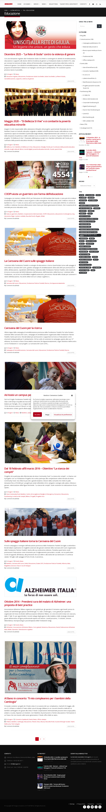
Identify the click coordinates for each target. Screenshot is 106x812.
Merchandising (87, 117)
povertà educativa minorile (41, 149)
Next (44, 739)
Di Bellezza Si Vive (26, 147)
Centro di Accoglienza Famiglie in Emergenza (40, 494)
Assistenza (83, 200)
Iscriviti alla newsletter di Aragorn (81, 757)
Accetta (37, 415)
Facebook (84, 806)
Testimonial (86, 56)
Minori (22, 149)
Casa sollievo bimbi (86, 208)
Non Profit (89, 243)
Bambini (20, 214)
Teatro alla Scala (85, 265)
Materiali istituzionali (89, 47)
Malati (9, 629)
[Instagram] (96, 4)
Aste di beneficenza (89, 67)
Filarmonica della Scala (87, 221)
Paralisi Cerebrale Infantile (88, 249)
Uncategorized (85, 128)
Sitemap (72, 804)
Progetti (32, 496)
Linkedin (99, 806)
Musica (43, 722)
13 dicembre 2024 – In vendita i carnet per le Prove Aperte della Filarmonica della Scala (93, 140)
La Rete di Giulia (60, 76)
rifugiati (37, 216)
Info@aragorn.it (15, 764)
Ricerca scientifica (85, 259)
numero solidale (20, 216)
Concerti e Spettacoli (22, 719)
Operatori (15, 629)
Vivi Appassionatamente (57, 283)
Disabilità (83, 213)
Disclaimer (91, 804)
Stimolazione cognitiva (25, 629)
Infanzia (64, 563)
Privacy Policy (81, 804)
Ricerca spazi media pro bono (92, 50)
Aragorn (10, 74)
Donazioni (57, 494)
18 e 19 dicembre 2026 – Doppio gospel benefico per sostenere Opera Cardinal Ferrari (94, 167)
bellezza (9, 147)
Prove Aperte (94, 251)
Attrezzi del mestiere (89, 99)
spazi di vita (58, 149)
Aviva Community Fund (13, 494)
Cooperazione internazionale (33, 214)
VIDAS (93, 270)
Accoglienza (90, 195)
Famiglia (43, 147)
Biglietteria (53, 4)
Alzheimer (9, 627)
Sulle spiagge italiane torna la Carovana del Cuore (32, 541)
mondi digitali (28, 149)
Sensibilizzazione (9, 79)
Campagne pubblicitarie (90, 43)
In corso (85, 75)
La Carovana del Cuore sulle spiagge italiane (29, 261)
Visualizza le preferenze (63, 415)
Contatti (83, 4)
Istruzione (7, 216)
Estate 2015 (39, 563)
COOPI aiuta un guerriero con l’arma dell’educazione (33, 194)
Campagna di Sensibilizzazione (16, 350)
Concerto (83, 211)
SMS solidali (86, 121)
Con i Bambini (16, 147)
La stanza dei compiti (18, 496)
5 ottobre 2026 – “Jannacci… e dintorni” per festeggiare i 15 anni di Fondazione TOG (90, 154)
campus (29, 413)
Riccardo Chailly (85, 257)
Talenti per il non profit (69, 4)
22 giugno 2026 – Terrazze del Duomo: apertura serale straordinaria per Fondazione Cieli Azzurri (56, 786)
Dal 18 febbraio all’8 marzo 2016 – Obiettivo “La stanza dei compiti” (36, 470)
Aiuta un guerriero (12, 214)
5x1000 (82, 195)
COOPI (45, 214)
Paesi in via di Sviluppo (24, 566)
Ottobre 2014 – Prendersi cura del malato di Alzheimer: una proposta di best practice (37, 603)
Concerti (97, 208)
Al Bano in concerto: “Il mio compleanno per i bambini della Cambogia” (37, 700)
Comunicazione (85, 39)
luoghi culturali (14, 149)
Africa (98, 195)
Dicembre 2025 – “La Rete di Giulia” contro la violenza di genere (39, 54)
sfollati (43, 216)
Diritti (26, 563)
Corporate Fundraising (90, 102)
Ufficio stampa (41, 719)
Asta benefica (93, 200)
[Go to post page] (82, 139)
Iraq (73, 214)
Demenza (45, 627)
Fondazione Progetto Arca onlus (88, 235)
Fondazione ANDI (85, 224)
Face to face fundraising (90, 110)
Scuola (52, 149)
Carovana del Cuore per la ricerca (23, 328)
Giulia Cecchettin (50, 76)
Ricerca (47, 283)
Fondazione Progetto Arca (88, 232)
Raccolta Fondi (30, 216)
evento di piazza (85, 216)
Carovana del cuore (12, 283)
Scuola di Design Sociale (62, 722)
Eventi (17, 561)
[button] (72, 395)
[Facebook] (89, 4)
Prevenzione (83, 251)
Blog (81, 35)
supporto (19, 79)
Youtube (92, 806)
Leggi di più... (71, 81)
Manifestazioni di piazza (90, 82)
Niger (13, 216)
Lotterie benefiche (88, 78)
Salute (96, 259)
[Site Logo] (8, 4)
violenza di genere (28, 79)
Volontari (83, 273)
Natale (82, 243)
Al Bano (8, 722)
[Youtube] (93, 4)
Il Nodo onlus (36, 722)
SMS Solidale (83, 262)
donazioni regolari (12, 76)
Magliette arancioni (10, 566)
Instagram (96, 806)
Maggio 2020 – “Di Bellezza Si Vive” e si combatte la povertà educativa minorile (37, 122)
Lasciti (85, 113)
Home (19, 4)
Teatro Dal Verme (85, 267)
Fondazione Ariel (85, 227)
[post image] (40, 35)
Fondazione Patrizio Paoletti (35, 283)
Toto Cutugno (15, 724)
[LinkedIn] (100, 4)
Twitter (88, 806)
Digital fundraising (88, 106)
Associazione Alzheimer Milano (23, 627)
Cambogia (20, 722)
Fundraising (8, 496)
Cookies (99, 804)
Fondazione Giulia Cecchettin (35, 76)
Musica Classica (91, 241)
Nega (47, 415)
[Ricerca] (99, 26)
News (44, 4)
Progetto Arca (40, 496)
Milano (28, 496)
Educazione (21, 76)
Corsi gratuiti (37, 627)
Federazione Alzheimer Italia (88, 219)
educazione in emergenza (63, 214)
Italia (68, 563)
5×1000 (85, 95)
